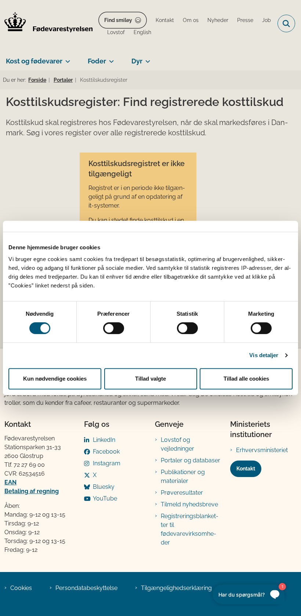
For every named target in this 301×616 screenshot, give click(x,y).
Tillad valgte (150, 378)
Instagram (106, 463)
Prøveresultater (182, 492)
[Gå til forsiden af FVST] (46, 23)
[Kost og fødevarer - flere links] (66, 58)
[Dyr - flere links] (146, 58)
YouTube (105, 498)
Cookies (21, 587)
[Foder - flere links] (110, 58)
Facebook (106, 451)
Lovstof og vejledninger (177, 444)
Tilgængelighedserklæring (176, 587)
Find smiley (118, 20)
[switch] (113, 328)
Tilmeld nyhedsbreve (189, 504)
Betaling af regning (31, 491)
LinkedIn (104, 439)
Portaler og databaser (190, 460)
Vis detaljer (263, 355)
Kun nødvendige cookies (55, 378)
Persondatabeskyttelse (86, 587)
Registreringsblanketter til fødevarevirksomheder (189, 529)
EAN (10, 482)
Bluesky (104, 486)
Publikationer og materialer (183, 476)
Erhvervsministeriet (262, 450)
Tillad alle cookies (246, 378)
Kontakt (245, 469)
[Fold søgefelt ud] (286, 23)
